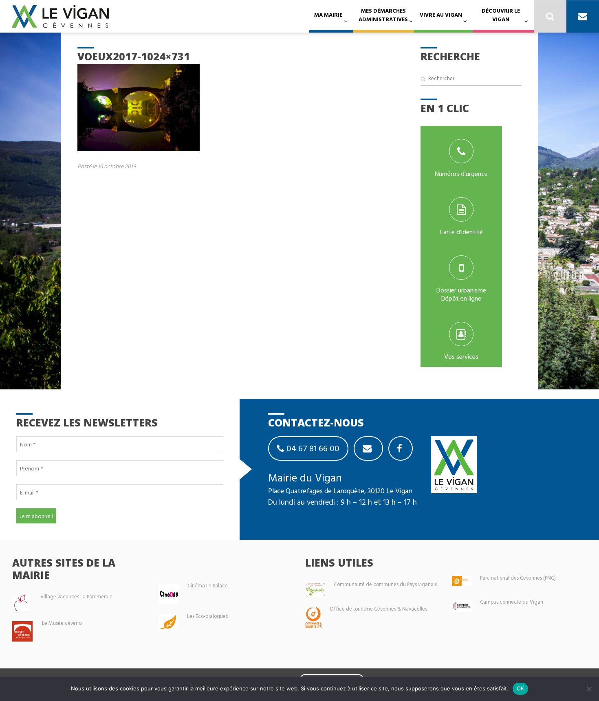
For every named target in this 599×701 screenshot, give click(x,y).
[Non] (589, 689)
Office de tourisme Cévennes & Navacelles (378, 609)
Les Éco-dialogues (207, 616)
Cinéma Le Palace (207, 585)
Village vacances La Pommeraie (76, 596)
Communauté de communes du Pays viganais (385, 584)
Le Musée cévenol (62, 623)
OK (520, 688)
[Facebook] (400, 448)
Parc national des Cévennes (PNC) (518, 578)
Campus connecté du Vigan (511, 602)
